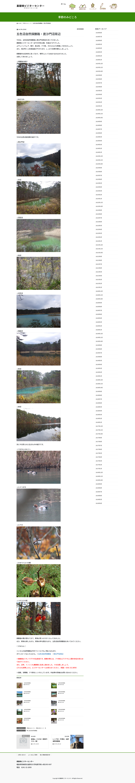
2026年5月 (99, 44)
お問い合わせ (22, 755)
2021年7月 (99, 264)
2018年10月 (99, 387)
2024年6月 (99, 133)
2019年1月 (99, 376)
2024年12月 (99, 110)
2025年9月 (99, 75)
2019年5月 (99, 360)
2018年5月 (99, 407)
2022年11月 (99, 202)
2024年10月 (99, 117)
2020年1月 (99, 330)
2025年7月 (99, 83)
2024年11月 (99, 114)
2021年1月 (99, 287)
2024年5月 (99, 137)
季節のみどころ (80, 29)
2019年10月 (99, 341)
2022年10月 (99, 206)
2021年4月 (99, 276)
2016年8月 (99, 488)
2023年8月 (99, 171)
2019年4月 (99, 364)
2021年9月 (99, 256)
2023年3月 (99, 191)
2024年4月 (99, 141)
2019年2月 (99, 372)
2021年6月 (99, 268)
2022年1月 (99, 241)
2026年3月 (99, 52)
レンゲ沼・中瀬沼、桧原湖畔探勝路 (61, 740)
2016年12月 (99, 472)
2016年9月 (99, 484)
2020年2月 (99, 326)
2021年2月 (99, 283)
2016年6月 (99, 495)
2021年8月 (99, 260)
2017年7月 (99, 445)
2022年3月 (99, 233)
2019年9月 (99, 345)
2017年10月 (99, 434)
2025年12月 (99, 63)
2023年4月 (99, 187)
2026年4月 (99, 48)
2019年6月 (99, 357)
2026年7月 (99, 36)
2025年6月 (99, 87)
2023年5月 (99, 183)
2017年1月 (99, 468)
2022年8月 (99, 214)
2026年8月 (99, 33)
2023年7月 (99, 175)
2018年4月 (99, 411)
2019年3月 (99, 368)
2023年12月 (99, 156)
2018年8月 (99, 395)
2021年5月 (99, 272)
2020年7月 (99, 310)
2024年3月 (99, 144)
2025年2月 (99, 102)
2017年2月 (99, 465)
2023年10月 (99, 164)
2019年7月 (99, 353)
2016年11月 (99, 476)
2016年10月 (99, 480)
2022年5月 (99, 225)
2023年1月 (99, 198)
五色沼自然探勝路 (44, 654)
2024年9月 (99, 121)
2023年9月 (99, 168)
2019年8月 (99, 349)
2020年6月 (99, 314)
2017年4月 (99, 457)
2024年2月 (99, 148)
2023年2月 (99, 195)
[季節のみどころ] (23, 739)
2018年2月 (99, 418)
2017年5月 (99, 453)
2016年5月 (99, 499)
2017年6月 (99, 449)
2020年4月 (99, 318)
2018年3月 (99, 414)
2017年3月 (99, 461)
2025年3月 (99, 98)
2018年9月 (99, 391)
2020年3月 (99, 322)
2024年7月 (99, 129)
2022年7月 (99, 218)
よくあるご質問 (32, 755)
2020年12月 (99, 291)
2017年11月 (99, 430)
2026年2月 (99, 56)
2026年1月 (99, 60)
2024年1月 (99, 152)
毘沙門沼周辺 (58, 654)
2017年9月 (99, 438)
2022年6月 (99, 222)
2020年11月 (99, 295)
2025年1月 (99, 106)
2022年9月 (99, 210)
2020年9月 (99, 303)
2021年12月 (99, 245)
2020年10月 (99, 299)
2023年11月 (99, 160)
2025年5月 (99, 90)
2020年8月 (99, 306)
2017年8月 (99, 441)
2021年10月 (99, 252)
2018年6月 (99, 403)
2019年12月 (99, 333)
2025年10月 (99, 71)
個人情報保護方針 (45, 755)
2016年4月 (99, 503)
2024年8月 (99, 125)
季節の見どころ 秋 (41, 728)
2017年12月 (99, 426)
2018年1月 (99, 422)
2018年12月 (99, 380)
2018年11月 (99, 384)
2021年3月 (99, 279)
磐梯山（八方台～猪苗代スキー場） (39, 740)
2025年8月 (99, 79)
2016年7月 (99, 492)
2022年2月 (99, 237)
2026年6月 (99, 40)
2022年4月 (99, 229)
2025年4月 (99, 94)
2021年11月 (99, 249)
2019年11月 (99, 337)
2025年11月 (99, 67)
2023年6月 (99, 179)
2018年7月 (99, 399)
